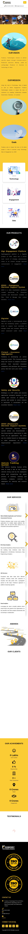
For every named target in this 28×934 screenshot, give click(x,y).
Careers (4, 918)
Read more (11, 299)
